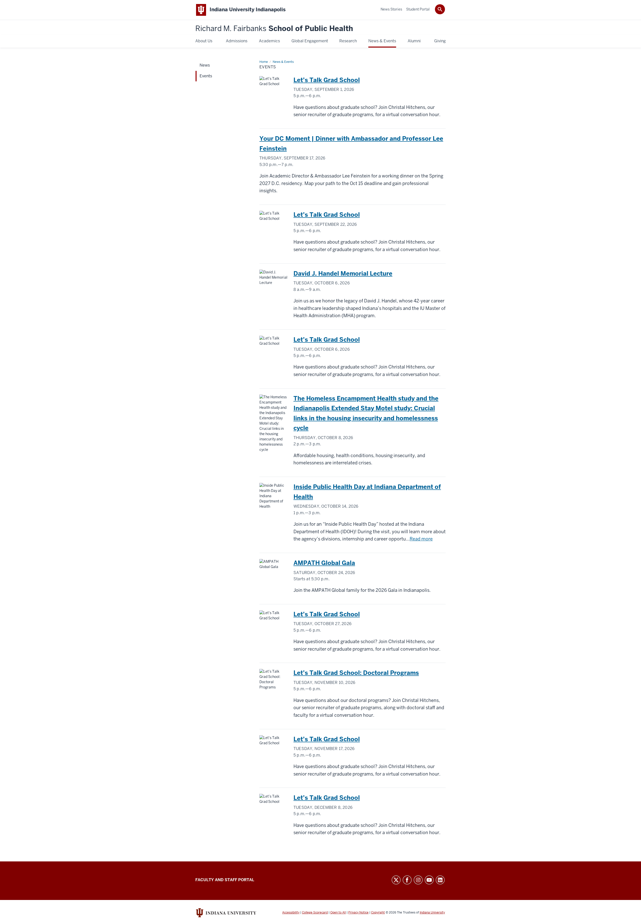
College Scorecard (315, 912)
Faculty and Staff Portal (224, 879)
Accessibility (290, 912)
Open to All (338, 912)
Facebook (407, 879)
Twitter (396, 879)
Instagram (418, 879)
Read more (421, 539)
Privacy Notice (358, 912)
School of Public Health (274, 29)
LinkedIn (440, 879)
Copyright (378, 912)
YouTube (429, 879)
